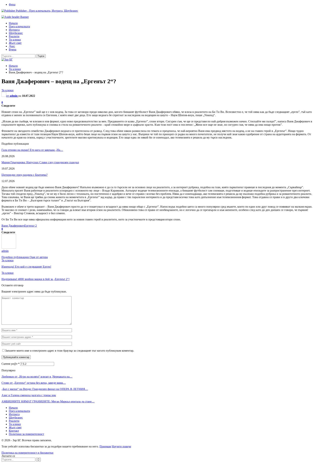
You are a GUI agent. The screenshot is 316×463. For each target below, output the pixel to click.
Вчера (12, 49)
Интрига (14, 29)
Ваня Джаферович (12, 225)
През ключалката (19, 26)
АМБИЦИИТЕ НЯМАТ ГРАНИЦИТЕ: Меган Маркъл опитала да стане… (48, 401)
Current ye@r (10, 363)
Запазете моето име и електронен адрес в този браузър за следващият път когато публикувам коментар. (69, 350)
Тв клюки (15, 39)
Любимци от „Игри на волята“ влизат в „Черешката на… (36, 376)
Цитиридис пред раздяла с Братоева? (24, 174)
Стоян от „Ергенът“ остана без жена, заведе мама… (33, 382)
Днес (12, 46)
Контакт (14, 430)
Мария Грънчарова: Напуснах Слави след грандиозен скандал (40, 162)
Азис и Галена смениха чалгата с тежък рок (28, 395)
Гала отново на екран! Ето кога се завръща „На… (32, 149)
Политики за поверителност (26, 434)
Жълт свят (15, 42)
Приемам (105, 446)
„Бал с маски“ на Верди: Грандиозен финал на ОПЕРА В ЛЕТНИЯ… (44, 389)
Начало (13, 23)
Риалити (14, 36)
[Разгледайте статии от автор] (8, 247)
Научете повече (121, 446)
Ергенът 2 (30, 225)
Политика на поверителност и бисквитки (27, 452)
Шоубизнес (16, 33)
